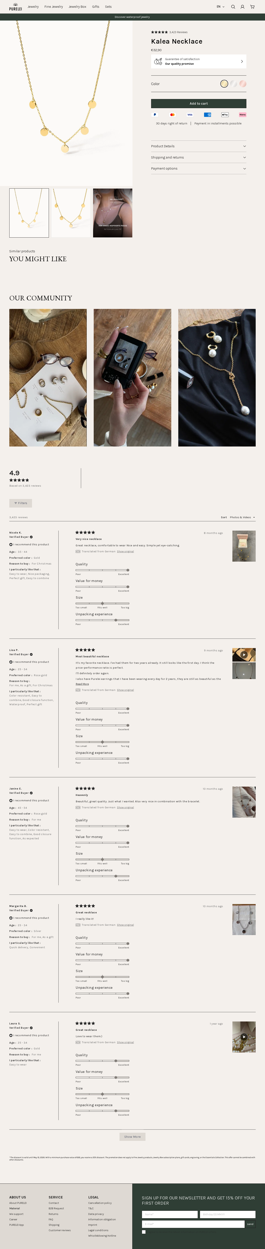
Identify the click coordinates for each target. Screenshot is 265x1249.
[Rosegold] (242, 83)
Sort (224, 517)
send (250, 1224)
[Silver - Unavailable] (233, 83)
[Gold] (224, 83)
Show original (125, 551)
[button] (169, 32)
